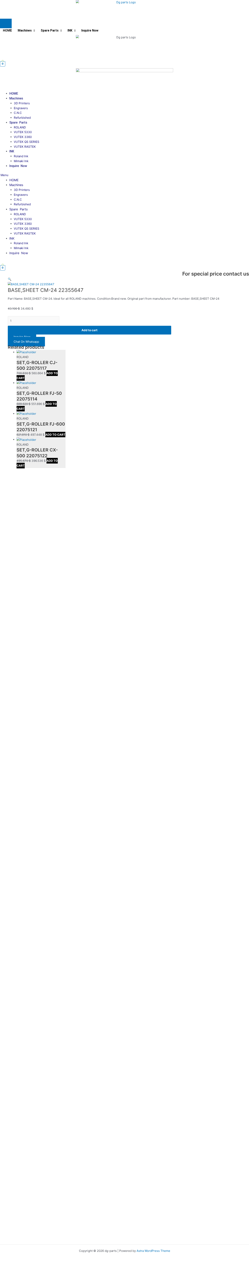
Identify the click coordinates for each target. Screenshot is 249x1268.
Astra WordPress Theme (153, 1251)
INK (70, 30)
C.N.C (18, 113)
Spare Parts (50, 30)
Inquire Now (89, 30)
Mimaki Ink (21, 161)
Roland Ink (21, 156)
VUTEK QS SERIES (26, 142)
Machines (25, 30)
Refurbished (22, 117)
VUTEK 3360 (23, 137)
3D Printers (22, 103)
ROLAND (20, 127)
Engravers (21, 108)
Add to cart (89, 330)
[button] (26, 30)
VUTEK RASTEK (25, 146)
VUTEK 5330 (23, 132)
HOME (7, 30)
